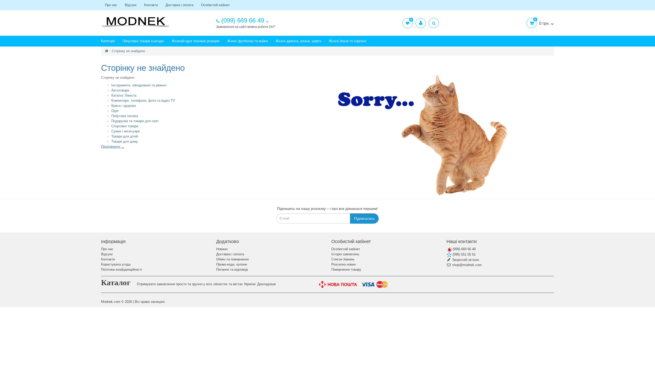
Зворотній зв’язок (465, 260)
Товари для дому (124, 141)
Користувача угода (115, 264)
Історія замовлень (345, 254)
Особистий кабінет (215, 5)
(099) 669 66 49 (464, 249)
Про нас (111, 5)
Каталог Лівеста (123, 95)
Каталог (115, 282)
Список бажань (343, 259)
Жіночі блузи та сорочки (347, 41)
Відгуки (130, 5)
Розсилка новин (343, 264)
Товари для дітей (124, 136)
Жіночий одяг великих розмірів (196, 41)
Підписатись (364, 218)
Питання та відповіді (232, 269)
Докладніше (266, 284)
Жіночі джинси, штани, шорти (298, 41)
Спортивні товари (124, 126)
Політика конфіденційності (121, 269)
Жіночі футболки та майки (247, 41)
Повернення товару (346, 269)
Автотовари (120, 90)
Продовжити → (112, 146)
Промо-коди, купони (231, 264)
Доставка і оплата (179, 5)
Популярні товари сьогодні (143, 41)
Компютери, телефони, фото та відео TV (143, 100)
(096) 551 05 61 (464, 254)
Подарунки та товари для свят (135, 121)
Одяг (115, 111)
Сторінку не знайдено (128, 51)
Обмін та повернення (232, 259)
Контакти (151, 5)
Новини (221, 249)
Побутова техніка (124, 116)
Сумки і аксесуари (125, 131)
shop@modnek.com (466, 265)
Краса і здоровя (123, 106)
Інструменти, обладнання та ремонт (139, 85)
